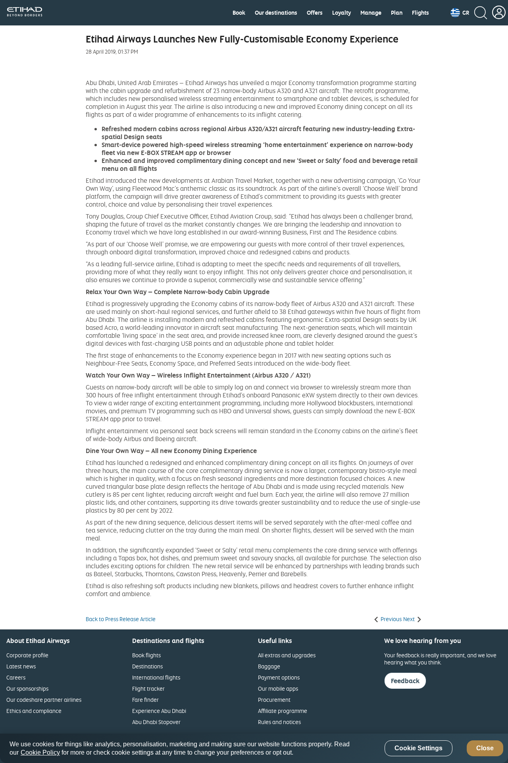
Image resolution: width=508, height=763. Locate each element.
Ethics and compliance (34, 711)
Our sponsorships (27, 688)
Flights (420, 12)
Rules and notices (279, 722)
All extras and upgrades (287, 655)
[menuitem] (239, 12)
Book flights (146, 655)
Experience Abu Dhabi (159, 711)
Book (239, 12)
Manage (370, 12)
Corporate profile (27, 655)
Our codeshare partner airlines (43, 699)
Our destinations (276, 12)
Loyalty (341, 12)
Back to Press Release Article (121, 619)
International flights (156, 677)
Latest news (21, 666)
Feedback (405, 680)
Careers (15, 677)
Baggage (269, 666)
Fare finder (145, 699)
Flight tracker (148, 688)
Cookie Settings (418, 748)
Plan (396, 12)
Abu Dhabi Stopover (156, 722)
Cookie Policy (40, 752)
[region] (254, 748)
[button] (459, 12)
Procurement (274, 699)
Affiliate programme (282, 711)
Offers (315, 12)
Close (485, 748)
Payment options (279, 677)
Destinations (147, 666)
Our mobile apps (278, 688)
